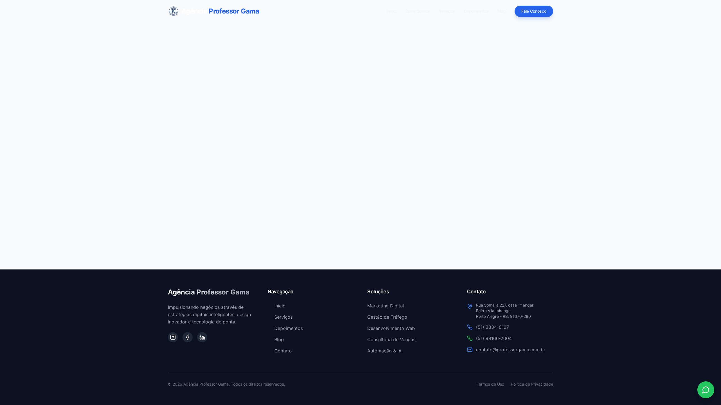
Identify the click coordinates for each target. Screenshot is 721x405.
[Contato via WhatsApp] (705, 389)
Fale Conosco (533, 11)
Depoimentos (476, 11)
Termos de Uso (490, 384)
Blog (501, 11)
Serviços (447, 11)
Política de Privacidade (532, 384)
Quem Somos (417, 11)
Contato (283, 351)
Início (391, 11)
